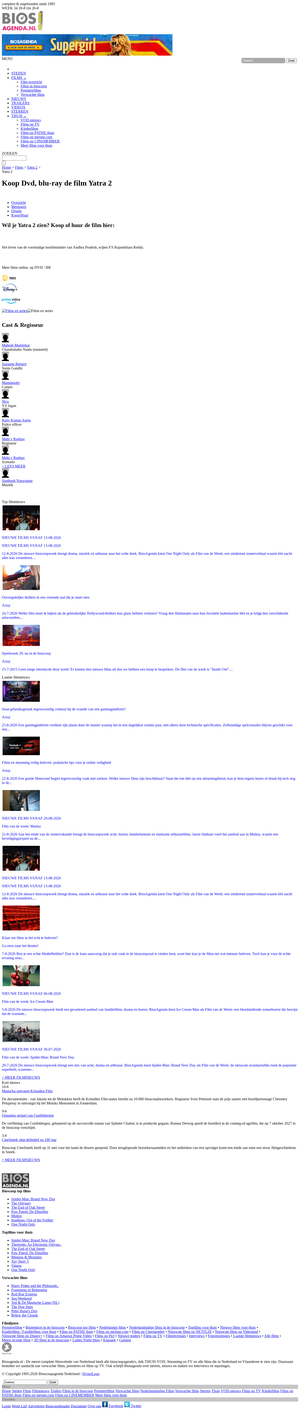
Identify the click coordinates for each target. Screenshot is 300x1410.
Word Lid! (19, 1406)
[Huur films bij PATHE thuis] (9, 281)
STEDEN (18, 73)
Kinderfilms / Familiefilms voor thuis (29, 1332)
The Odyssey (21, 1203)
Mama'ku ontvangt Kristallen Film (27, 1091)
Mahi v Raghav (13, 439)
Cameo (11, 385)
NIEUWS (18, 99)
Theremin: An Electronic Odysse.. (36, 1244)
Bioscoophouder (57, 1406)
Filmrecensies (176, 1336)
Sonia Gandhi (14, 366)
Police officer (16, 422)
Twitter (135, 1406)
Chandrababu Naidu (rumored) (25, 347)
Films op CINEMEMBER (40, 141)
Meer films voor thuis (36, 145)
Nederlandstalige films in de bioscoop (157, 1327)
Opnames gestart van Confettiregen (28, 1115)
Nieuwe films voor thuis (238, 1327)
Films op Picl (104, 1336)
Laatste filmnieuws (247, 1336)
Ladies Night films (86, 1340)
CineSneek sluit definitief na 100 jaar (29, 1140)
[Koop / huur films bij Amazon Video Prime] (11, 302)
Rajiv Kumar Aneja (16, 420)
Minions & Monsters (26, 1257)
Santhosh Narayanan (17, 481)
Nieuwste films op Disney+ (22, 1336)
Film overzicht (31, 82)
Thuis (215, 1391)
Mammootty (11, 383)
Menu (6, 1387)
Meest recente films (16, 1340)
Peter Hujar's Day (24, 1311)
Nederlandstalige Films (157, 1391)
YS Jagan (9, 403)
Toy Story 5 (20, 1261)
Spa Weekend (21, 1298)
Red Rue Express (24, 1294)
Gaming (125, 1340)
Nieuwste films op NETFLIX (190, 1332)
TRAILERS (20, 103)
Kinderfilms (29, 129)
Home (6, 167)
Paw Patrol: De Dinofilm (29, 1212)
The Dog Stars (22, 1307)
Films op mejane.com (36, 137)
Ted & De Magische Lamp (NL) (35, 1303)
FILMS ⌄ (18, 78)
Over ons (94, 1406)
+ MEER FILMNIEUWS (21, 1077)
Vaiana (16, 1266)
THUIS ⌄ (18, 116)
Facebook (115, 1406)
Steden (17, 1391)
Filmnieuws (40, 1391)
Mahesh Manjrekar (16, 345)
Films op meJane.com (112, 1332)
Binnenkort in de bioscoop (45, 1327)
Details (16, 211)
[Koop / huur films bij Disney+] (10, 291)
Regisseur (13, 441)
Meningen (18, 207)
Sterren (205, 1391)
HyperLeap (90, 1374)
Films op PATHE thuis (37, 133)
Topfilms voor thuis (202, 1327)
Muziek (17, 483)
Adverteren (36, 1406)
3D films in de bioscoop (51, 1340)
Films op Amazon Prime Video (69, 1336)
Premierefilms (31, 90)
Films (19, 167)
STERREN (19, 111)
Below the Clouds (24, 1315)
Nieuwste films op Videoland (236, 1332)
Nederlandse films (112, 1327)
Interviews (197, 1336)
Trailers (55, 1391)
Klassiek (109, 1340)
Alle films (271, 1336)
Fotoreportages (219, 1336)
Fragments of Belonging (29, 1290)
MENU (7, 59)
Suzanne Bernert (14, 364)
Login (6, 1406)
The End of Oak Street (28, 1207)
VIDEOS (18, 107)
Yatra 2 (32, 167)
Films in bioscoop (34, 86)
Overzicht (18, 203)
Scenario (13, 460)
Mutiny (16, 1216)
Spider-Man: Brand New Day (33, 1199)
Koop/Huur (19, 215)
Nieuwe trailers (129, 1336)
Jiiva (5, 401)
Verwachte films (33, 95)
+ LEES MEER (14, 466)
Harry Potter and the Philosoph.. (35, 1286)
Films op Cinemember (148, 1332)
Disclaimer (79, 1406)
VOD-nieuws (31, 120)
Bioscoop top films (82, 1327)
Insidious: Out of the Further (32, 1220)
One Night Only (23, 1224)
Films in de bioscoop (77, 1391)
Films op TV (30, 124)
